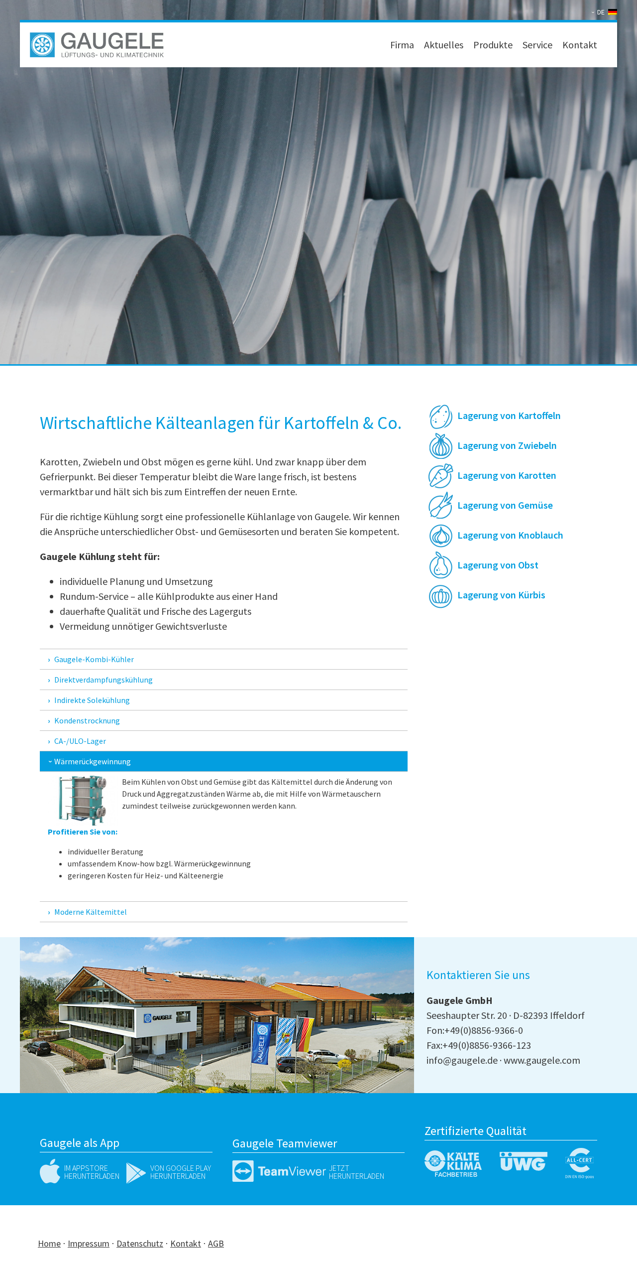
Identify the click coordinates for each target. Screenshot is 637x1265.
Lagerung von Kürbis (501, 594)
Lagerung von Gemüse (505, 505)
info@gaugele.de (462, 1060)
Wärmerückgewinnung (92, 761)
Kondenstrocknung (87, 720)
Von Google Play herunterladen (180, 1172)
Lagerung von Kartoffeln (509, 415)
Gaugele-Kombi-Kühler (94, 659)
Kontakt (579, 45)
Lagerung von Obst (497, 565)
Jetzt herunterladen (356, 1172)
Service (537, 45)
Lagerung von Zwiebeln (507, 445)
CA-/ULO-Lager (80, 741)
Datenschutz (139, 1243)
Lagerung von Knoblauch (510, 535)
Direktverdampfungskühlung (103, 680)
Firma (402, 45)
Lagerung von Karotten (506, 475)
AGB (216, 1243)
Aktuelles (443, 45)
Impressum (88, 1243)
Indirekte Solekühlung (92, 700)
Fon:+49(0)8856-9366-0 (474, 1030)
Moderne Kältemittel (90, 912)
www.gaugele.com (542, 1060)
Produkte (493, 45)
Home (49, 1243)
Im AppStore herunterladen (91, 1172)
